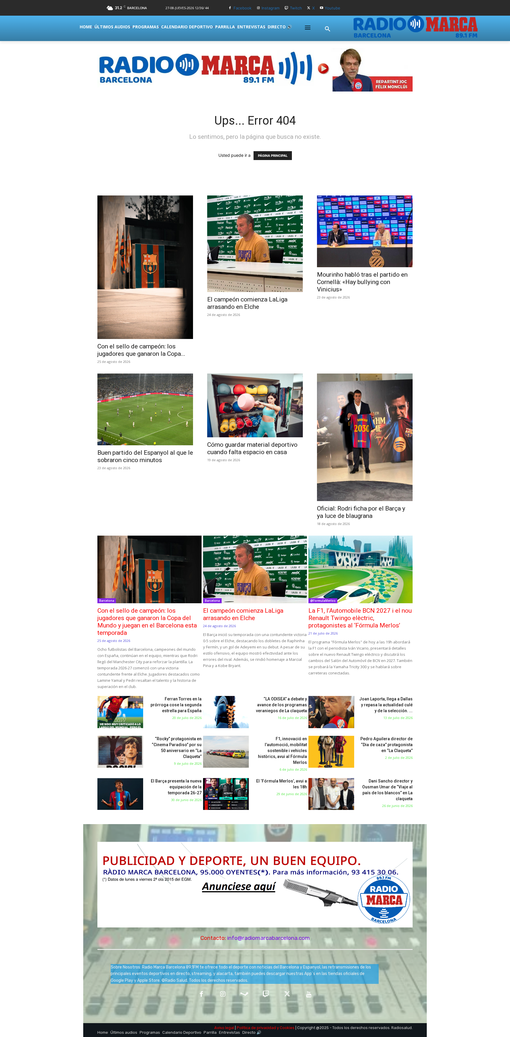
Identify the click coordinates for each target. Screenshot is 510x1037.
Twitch (296, 8)
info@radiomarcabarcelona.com (268, 938)
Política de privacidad (256, 1027)
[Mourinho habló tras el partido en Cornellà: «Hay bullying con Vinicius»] (365, 231)
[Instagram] (258, 8)
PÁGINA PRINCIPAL (272, 156)
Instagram (270, 8)
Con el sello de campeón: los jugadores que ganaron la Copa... (141, 350)
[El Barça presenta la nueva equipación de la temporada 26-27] (120, 794)
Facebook (242, 8)
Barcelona (106, 601)
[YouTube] (309, 994)
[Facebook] (230, 8)
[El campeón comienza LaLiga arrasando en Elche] (255, 243)
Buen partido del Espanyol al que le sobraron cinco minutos (145, 456)
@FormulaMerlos (323, 601)
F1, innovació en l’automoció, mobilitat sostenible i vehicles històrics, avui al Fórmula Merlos (282, 750)
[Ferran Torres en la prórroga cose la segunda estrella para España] (120, 712)
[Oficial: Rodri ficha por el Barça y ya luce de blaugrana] (365, 437)
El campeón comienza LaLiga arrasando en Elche (247, 303)
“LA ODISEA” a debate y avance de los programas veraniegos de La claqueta (281, 705)
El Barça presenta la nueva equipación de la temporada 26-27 (176, 787)
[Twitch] (286, 8)
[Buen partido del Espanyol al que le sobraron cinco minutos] (145, 409)
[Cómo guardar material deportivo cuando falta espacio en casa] (255, 405)
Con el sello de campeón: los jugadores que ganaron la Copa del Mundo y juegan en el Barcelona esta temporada (147, 621)
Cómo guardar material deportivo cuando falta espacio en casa (252, 448)
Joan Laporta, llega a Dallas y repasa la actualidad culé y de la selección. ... (386, 705)
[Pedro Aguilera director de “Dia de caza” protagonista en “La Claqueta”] (331, 752)
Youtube (332, 8)
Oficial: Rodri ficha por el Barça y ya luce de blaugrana (361, 512)
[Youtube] (321, 8)
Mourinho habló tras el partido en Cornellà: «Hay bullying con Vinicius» (362, 282)
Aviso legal (224, 1027)
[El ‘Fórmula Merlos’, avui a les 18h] (226, 794)
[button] (327, 29)
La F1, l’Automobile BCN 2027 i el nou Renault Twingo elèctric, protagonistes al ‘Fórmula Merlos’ (360, 618)
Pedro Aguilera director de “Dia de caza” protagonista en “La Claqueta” (386, 744)
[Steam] (244, 994)
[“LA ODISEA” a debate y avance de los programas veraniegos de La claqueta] (226, 712)
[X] (309, 8)
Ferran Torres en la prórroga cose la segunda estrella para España (176, 705)
